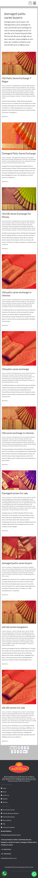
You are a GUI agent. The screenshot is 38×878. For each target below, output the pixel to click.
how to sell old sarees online (13, 636)
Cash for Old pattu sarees (19, 497)
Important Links (6, 784)
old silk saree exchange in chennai (11, 96)
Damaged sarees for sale (15, 493)
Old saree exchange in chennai (18, 432)
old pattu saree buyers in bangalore (15, 640)
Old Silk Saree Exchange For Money (24, 94)
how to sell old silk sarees (26, 502)
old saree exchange (7, 91)
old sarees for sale (15, 720)
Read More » (5, 116)
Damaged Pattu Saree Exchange (19, 153)
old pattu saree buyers (25, 508)
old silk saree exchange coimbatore (20, 92)
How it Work (5, 806)
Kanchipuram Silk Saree (23, 504)
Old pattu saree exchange (15, 369)
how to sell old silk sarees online (10, 638)
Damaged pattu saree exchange (21, 85)
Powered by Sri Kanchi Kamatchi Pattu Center (24, 871)
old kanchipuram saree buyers (24, 506)
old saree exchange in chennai (21, 91)
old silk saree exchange (19, 226)
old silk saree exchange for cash (16, 305)
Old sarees (30, 719)
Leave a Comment (6, 85)
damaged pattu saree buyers (20, 157)
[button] (34, 874)
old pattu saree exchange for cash (20, 87)
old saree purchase (21, 719)
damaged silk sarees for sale (17, 713)
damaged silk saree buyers (17, 161)
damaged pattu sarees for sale (22, 159)
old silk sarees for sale (13, 707)
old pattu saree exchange (16, 375)
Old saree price (12, 719)
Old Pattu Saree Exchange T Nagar (26, 89)
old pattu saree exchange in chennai (22, 440)
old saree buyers (16, 376)
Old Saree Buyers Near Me (19, 717)
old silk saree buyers (17, 574)
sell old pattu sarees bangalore (21, 641)
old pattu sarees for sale (12, 715)
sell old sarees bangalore (15, 626)
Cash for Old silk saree (18, 631)
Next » (25, 751)
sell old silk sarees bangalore (19, 643)
